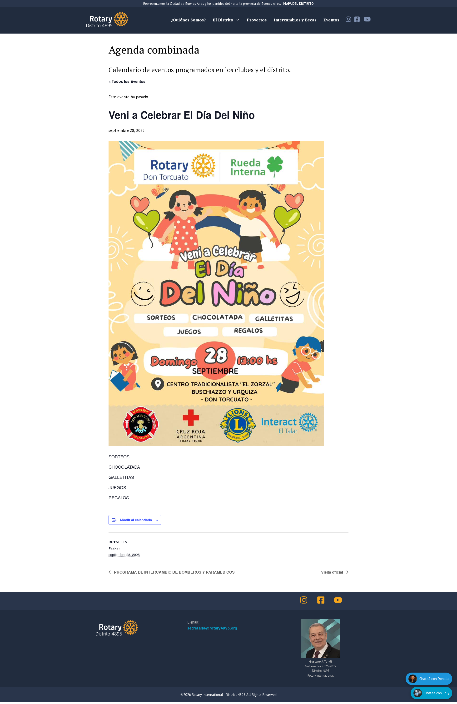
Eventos (331, 20)
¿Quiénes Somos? (188, 20)
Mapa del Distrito (298, 3)
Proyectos (257, 20)
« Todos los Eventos (127, 81)
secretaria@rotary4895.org (212, 628)
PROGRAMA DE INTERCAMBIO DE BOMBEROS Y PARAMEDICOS (174, 572)
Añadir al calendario (135, 519)
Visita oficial (332, 572)
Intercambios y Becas (295, 20)
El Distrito (223, 20)
